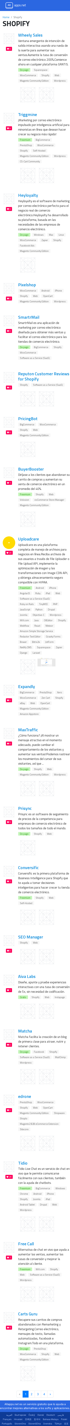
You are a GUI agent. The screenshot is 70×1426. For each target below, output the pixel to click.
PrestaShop (26, 145)
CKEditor (48, 620)
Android (45, 290)
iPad (48, 593)
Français (7, 1419)
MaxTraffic (28, 729)
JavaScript (25, 609)
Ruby (37, 593)
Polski (64, 1419)
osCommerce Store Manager (49, 500)
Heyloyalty (28, 195)
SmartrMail (28, 317)
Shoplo (23, 1118)
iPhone (58, 290)
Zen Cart (45, 698)
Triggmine (27, 114)
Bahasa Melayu (51, 1419)
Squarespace (40, 70)
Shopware (59, 1113)
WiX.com (24, 620)
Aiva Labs (27, 976)
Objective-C (38, 615)
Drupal (51, 609)
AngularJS (25, 593)
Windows (39, 235)
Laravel (36, 653)
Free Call (26, 1243)
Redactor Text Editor (30, 636)
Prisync (25, 808)
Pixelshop (27, 284)
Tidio (22, 1163)
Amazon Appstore (29, 714)
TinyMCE (43, 604)
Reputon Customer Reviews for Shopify (43, 376)
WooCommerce (28, 75)
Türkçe (58, 1423)
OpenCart (48, 296)
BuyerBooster (31, 469)
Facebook (39, 1052)
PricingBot (28, 418)
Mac (51, 235)
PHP (55, 604)
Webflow (24, 626)
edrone (24, 1096)
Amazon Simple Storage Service (36, 631)
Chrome (24, 1194)
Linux (61, 235)
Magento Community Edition (34, 81)
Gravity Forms (53, 636)
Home (6, 17)
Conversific (28, 867)
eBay (22, 703)
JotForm (49, 642)
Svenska (47, 1423)
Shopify (45, 75)
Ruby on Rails (27, 604)
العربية (9, 1415)
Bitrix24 (36, 642)
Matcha (25, 1031)
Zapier (44, 240)
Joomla (23, 615)
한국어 (37, 1419)
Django (23, 653)
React (37, 626)
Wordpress (60, 81)
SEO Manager (30, 937)
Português (7, 1423)
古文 (66, 1423)
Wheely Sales (30, 35)
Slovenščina (34, 1423)
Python (39, 609)
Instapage (60, 997)
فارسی (60, 1415)
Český (32, 1415)
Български (20, 1415)
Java (36, 620)
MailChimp (60, 1057)
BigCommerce (43, 140)
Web (57, 75)
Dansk (41, 1415)
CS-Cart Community (30, 161)
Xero (59, 692)
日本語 (28, 1419)
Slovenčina (20, 1423)
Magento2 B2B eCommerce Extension (39, 1124)
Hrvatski (18, 1419)
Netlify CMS (26, 647)
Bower (23, 642)
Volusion (24, 500)
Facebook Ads (27, 245)
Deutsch (50, 1415)
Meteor (49, 626)
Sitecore (24, 1129)
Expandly (26, 686)
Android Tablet (27, 1204)
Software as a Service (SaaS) (35, 358)
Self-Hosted (39, 150)
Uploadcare (28, 539)
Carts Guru (28, 1314)
